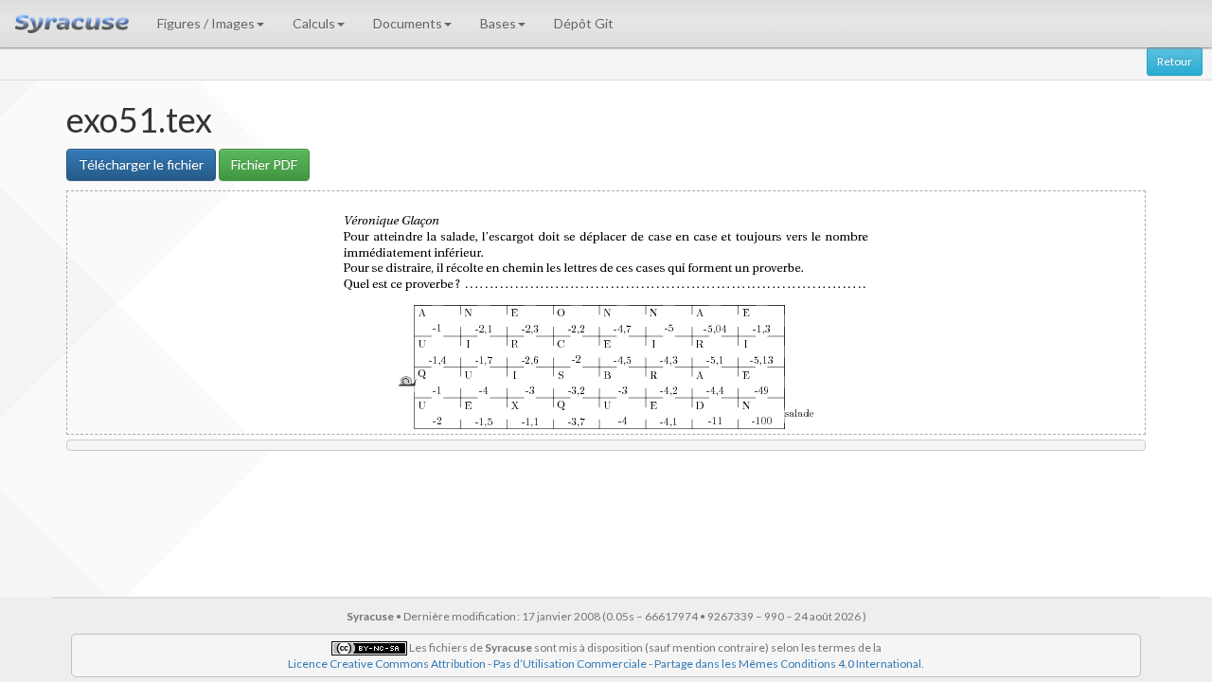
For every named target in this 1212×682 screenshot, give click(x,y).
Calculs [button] (314, 23)
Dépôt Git (584, 23)
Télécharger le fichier (141, 164)
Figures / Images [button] (206, 23)
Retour (1174, 61)
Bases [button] (498, 23)
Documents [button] (407, 23)
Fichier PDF (264, 164)
